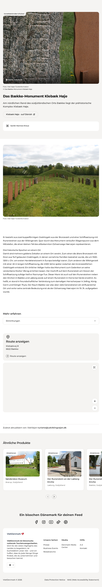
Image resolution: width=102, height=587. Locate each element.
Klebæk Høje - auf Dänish (19, 114)
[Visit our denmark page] (36, 522)
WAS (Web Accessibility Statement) (83, 580)
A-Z (81, 545)
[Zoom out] (95, 408)
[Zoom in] (95, 401)
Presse (46, 545)
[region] (51, 387)
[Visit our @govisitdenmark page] (58, 522)
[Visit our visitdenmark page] (51, 522)
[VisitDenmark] (15, 534)
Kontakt (83, 548)
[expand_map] (94, 367)
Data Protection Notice (55, 580)
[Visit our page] (44, 522)
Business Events (50, 548)
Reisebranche (49, 552)
